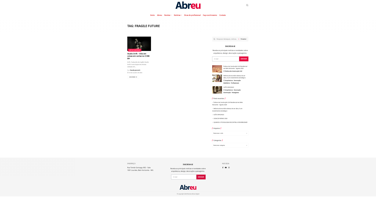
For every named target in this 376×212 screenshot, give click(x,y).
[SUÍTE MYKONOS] (217, 90)
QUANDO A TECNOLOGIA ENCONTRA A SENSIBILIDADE (230, 122)
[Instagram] (229, 167)
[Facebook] (223, 167)
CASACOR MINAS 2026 (220, 118)
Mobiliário (226, 83)
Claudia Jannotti (135, 70)
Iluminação (227, 92)
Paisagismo (235, 92)
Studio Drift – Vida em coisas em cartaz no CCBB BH (138, 56)
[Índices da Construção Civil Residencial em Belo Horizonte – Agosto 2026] (217, 69)
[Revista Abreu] (188, 5)
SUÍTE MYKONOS (228, 87)
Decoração (237, 80)
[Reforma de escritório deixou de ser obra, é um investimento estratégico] (217, 78)
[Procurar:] (227, 39)
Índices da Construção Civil (233, 71)
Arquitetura (229, 80)
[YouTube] (226, 167)
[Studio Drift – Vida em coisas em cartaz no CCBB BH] (139, 44)
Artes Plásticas (134, 50)
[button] (247, 5)
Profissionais (235, 83)
